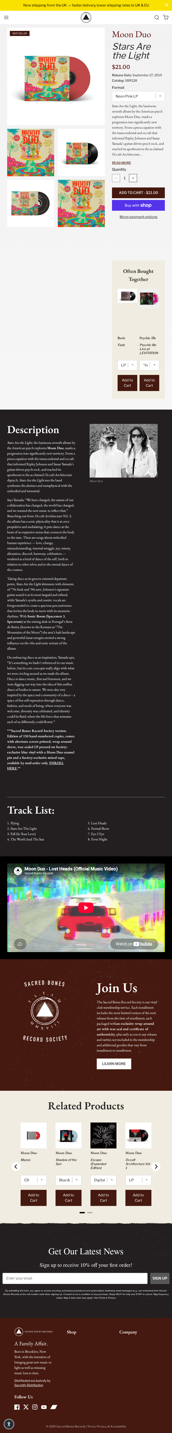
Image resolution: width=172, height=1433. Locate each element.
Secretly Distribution (28, 1385)
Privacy (101, 1426)
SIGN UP (160, 1278)
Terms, (92, 1426)
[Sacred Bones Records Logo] (86, 17)
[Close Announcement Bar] (166, 4)
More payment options (138, 217)
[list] (56, 127)
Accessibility (118, 1426)
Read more (121, 163)
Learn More (114, 1064)
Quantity (119, 169)
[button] (6, 17)
